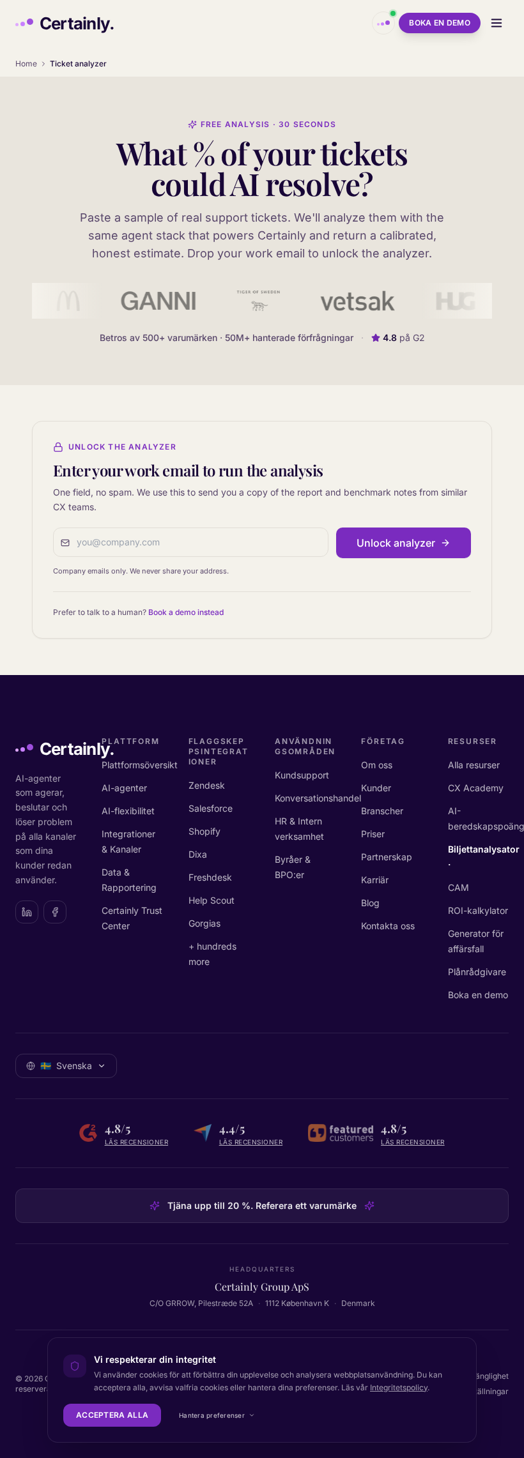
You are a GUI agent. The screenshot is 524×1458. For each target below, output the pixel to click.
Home (26, 63)
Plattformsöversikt (140, 764)
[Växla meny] (496, 23)
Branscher (382, 810)
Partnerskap (386, 856)
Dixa (198, 854)
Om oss (376, 764)
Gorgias (204, 923)
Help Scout (212, 900)
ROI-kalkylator (478, 910)
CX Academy (476, 787)
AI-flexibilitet (128, 810)
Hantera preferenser (212, 1415)
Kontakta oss (388, 925)
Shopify (204, 831)
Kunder (376, 787)
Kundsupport (302, 775)
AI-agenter (124, 787)
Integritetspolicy (399, 1387)
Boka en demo (439, 22)
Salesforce (211, 808)
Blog (370, 902)
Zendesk (207, 785)
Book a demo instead (186, 612)
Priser (373, 833)
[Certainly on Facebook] (54, 911)
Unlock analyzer (396, 542)
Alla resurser (474, 764)
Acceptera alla (112, 1415)
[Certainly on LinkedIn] (26, 911)
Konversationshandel (318, 798)
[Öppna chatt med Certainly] (383, 22)
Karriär (375, 879)
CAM (458, 887)
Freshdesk (210, 877)
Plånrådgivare (477, 971)
